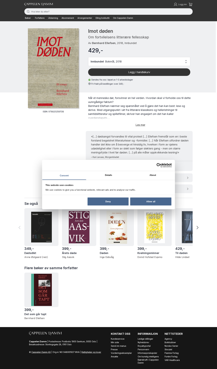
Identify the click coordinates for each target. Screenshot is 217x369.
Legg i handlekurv (139, 72)
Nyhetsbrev (143, 342)
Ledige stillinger (145, 339)
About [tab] (153, 175)
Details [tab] (108, 175)
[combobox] (108, 11)
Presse (114, 349)
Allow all (150, 201)
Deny (108, 201)
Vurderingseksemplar (121, 353)
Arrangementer (85, 18)
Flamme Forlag (172, 353)
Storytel (168, 349)
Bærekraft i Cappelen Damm (148, 361)
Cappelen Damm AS (41, 352)
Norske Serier (171, 346)
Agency (168, 339)
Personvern (143, 349)
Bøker (28, 18)
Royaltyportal (144, 346)
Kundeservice (117, 339)
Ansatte (114, 356)
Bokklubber (170, 342)
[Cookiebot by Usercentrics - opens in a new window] (159, 165)
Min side (115, 342)
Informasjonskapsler (147, 353)
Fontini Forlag (171, 356)
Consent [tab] (64, 175)
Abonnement (68, 18)
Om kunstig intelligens (148, 356)
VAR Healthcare (172, 360)
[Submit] (27, 11)
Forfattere (40, 18)
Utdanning (53, 18)
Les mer (140, 124)
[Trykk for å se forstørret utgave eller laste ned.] (53, 68)
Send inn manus (118, 346)
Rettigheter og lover (91, 352)
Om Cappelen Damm (123, 18)
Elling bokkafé (103, 18)
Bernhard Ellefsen (104, 43)
